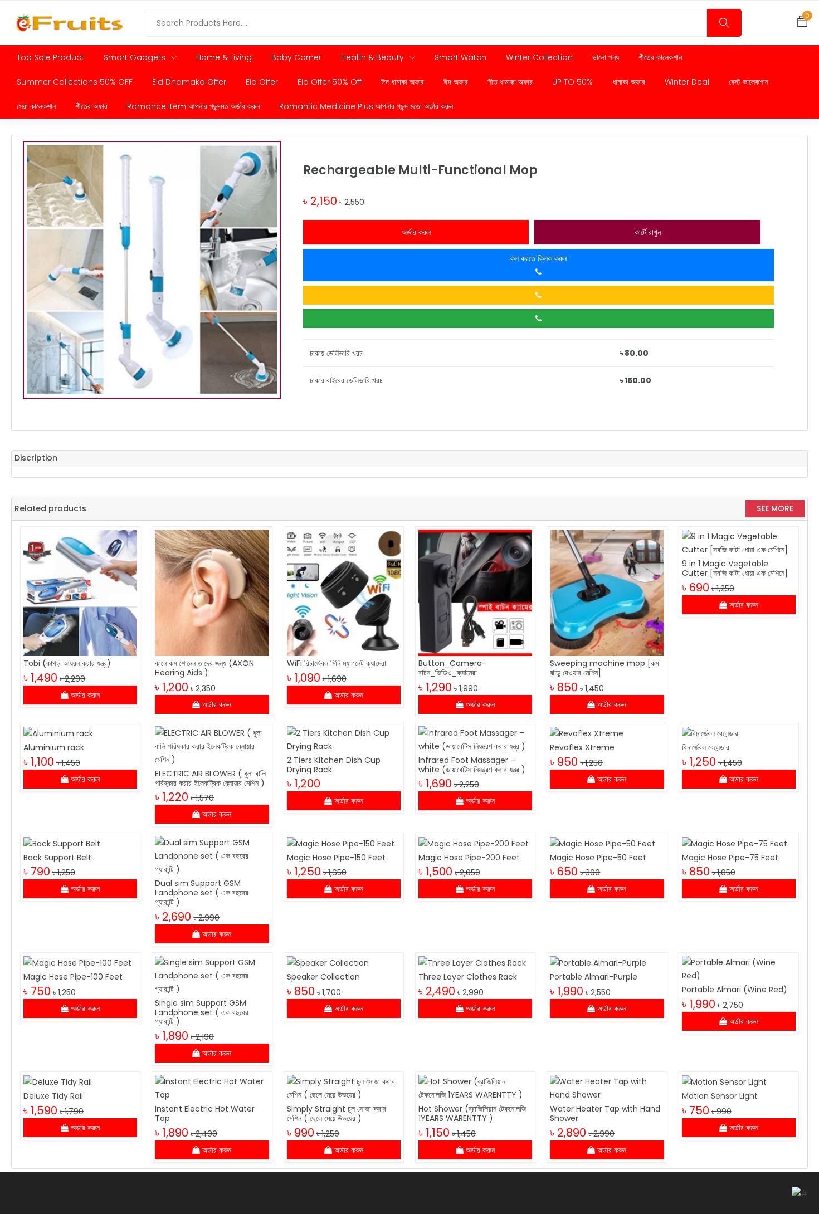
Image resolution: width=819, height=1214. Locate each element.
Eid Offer (262, 81)
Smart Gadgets (136, 57)
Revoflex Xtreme (582, 747)
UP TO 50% (572, 81)
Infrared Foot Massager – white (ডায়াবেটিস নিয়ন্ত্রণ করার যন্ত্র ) (471, 765)
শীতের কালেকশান (660, 57)
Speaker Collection (323, 976)
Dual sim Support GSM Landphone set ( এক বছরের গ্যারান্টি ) (201, 893)
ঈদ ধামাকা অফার (402, 81)
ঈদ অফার (455, 81)
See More (775, 508)
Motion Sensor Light (720, 1096)
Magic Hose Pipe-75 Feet (730, 857)
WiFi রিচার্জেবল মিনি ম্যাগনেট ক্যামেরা (336, 663)
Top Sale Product (50, 57)
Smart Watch (460, 57)
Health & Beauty (373, 57)
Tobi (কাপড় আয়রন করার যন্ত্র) (67, 663)
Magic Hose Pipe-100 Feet (73, 976)
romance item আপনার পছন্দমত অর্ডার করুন (193, 106)
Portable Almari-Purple (593, 976)
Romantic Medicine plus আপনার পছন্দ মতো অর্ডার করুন (366, 106)
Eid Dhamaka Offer (189, 81)
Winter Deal (687, 81)
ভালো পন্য (605, 57)
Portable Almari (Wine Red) (734, 989)
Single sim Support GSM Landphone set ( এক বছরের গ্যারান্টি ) (201, 1012)
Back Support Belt (57, 857)
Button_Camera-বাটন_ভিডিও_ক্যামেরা (452, 668)
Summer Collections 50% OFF (75, 81)
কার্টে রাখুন (648, 232)
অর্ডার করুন (416, 232)
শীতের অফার (91, 106)
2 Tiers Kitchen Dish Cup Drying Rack (334, 765)
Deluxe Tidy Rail (53, 1096)
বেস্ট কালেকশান (748, 81)
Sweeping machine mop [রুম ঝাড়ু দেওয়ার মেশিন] (604, 668)
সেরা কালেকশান (36, 106)
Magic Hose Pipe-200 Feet (469, 857)
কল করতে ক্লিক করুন (538, 258)
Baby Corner (296, 57)
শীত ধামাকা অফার (510, 81)
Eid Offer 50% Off (330, 81)
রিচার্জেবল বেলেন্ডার (705, 747)
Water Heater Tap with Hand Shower (605, 1113)
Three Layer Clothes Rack (467, 976)
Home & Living (224, 57)
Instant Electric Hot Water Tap (205, 1113)
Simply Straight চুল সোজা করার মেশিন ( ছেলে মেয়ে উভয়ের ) (336, 1113)
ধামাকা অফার (628, 81)
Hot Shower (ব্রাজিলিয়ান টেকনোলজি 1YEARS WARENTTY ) (472, 1113)
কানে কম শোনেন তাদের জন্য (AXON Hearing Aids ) (204, 668)
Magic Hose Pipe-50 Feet (598, 857)
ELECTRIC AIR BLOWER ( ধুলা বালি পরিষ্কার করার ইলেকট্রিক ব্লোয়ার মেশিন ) (210, 778)
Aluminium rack (53, 747)
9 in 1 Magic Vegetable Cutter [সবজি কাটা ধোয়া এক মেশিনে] (735, 568)
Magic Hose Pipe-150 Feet (336, 857)
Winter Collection (539, 57)
